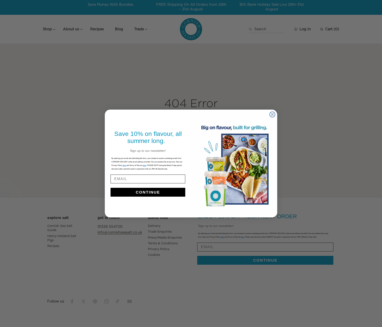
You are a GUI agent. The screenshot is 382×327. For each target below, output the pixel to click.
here (144, 165)
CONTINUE (148, 192)
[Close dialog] (272, 114)
